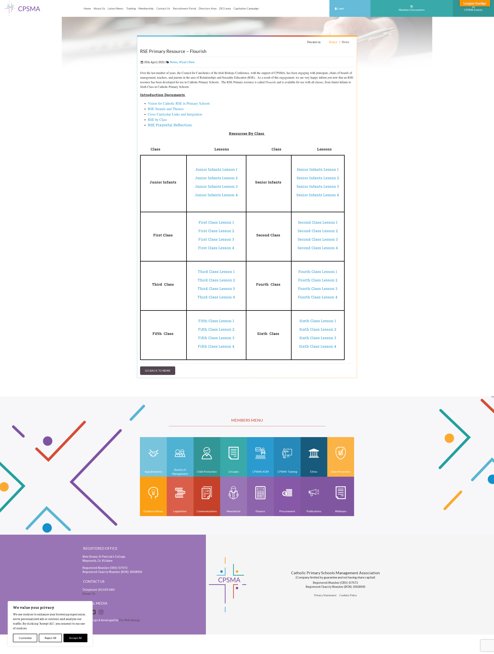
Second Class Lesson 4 (318, 247)
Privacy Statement (325, 595)
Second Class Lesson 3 (318, 239)
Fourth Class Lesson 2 (318, 280)
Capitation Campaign (246, 8)
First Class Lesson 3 (216, 239)
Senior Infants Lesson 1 (318, 169)
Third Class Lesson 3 (216, 288)
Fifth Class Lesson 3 (216, 337)
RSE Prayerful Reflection (170, 124)
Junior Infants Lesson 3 (216, 186)
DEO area (225, 8)
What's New (187, 62)
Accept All (75, 638)
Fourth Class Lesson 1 (317, 271)
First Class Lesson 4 (216, 247)
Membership (146, 8)
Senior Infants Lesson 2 (318, 177)
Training (131, 8)
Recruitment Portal (184, 8)
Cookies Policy (348, 595)
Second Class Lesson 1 (318, 222)
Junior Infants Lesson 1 (216, 169)
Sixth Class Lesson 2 (317, 329)
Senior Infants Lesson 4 (317, 194)
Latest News (115, 8)
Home (87, 8)
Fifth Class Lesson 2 (216, 329)
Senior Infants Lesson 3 (318, 186)
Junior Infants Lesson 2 (216, 177)
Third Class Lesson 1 (216, 271)
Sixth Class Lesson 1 (317, 320)
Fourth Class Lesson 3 (317, 288)
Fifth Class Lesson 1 (216, 320)
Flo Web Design (129, 620)
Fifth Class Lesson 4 (216, 346)
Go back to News (157, 370)
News (174, 62)
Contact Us (163, 8)
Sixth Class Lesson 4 (317, 346)
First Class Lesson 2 (216, 230)
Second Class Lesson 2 (318, 230)
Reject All (50, 638)
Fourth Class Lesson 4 (318, 297)
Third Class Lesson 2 (216, 280)
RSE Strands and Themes (166, 108)
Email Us (88, 593)
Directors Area (208, 8)
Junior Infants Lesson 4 (216, 194)
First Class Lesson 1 (216, 222)
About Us (99, 8)
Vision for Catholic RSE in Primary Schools (179, 103)
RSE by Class (157, 119)
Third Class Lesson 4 (216, 297)
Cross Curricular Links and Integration (175, 114)
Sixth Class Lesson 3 (317, 337)
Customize (25, 638)
